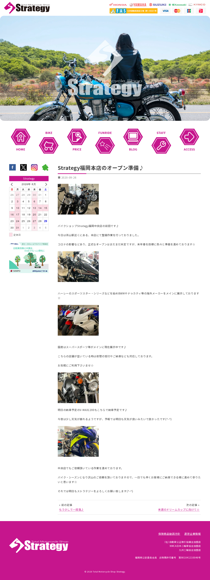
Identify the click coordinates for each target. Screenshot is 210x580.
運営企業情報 (192, 534)
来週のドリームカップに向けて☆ (179, 509)
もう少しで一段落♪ (71, 509)
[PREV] (12, 184)
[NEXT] (45, 184)
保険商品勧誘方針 (169, 534)
